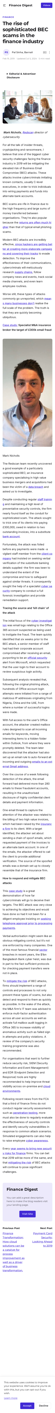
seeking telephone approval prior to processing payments (27, 923)
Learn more (10, 1398)
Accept (27, 1405)
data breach (35, 486)
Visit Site (27, 1214)
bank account (11, 536)
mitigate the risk (17, 981)
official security (37, 657)
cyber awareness (37, 1140)
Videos (46, 5)
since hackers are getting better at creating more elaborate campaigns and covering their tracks (27, 249)
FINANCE (8, 17)
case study (16, 890)
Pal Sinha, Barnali (22, 52)
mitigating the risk (19, 1162)
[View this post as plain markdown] (45, 52)
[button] (4, 5)
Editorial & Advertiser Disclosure (21, 75)
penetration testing (25, 1112)
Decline (43, 1405)
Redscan (27, 132)
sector (43, 949)
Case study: (10, 325)
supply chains (23, 272)
